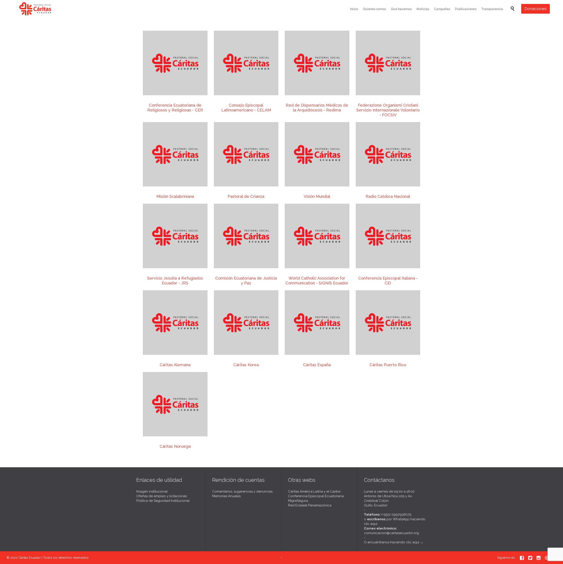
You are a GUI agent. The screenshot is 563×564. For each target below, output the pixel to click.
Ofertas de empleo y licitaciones (161, 496)
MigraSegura (298, 501)
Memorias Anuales (226, 496)
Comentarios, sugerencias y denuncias (242, 491)
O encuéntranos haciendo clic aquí (391, 542)
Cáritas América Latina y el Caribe (314, 491)
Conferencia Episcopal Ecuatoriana (316, 496)
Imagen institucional (152, 491)
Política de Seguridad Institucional (163, 501)
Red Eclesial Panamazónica (309, 505)
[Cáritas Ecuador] (35, 9)
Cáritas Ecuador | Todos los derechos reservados (53, 557)
